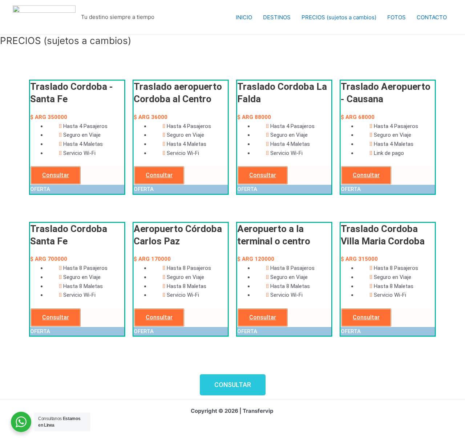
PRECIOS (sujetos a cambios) (339, 17)
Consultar (55, 175)
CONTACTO (432, 17)
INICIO (244, 17)
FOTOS (396, 17)
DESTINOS (277, 17)
